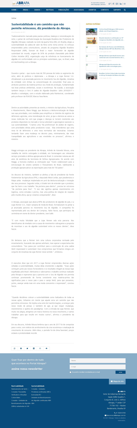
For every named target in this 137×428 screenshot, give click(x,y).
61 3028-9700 (121, 413)
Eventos (92, 10)
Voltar (13, 18)
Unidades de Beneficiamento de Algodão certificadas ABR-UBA (41, 400)
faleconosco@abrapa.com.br (116, 415)
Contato (105, 10)
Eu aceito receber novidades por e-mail (86, 372)
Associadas (79, 10)
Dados (37, 10)
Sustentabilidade (37, 386)
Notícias (50, 10)
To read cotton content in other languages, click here (98, 3)
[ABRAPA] (20, 3)
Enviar (120, 372)
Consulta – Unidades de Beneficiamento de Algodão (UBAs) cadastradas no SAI (21, 403)
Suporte (117, 10)
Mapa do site (118, 381)
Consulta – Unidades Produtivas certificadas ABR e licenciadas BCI (41, 392)
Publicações (63, 10)
